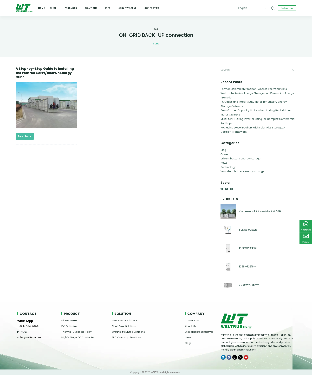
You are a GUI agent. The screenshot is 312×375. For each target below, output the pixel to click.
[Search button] (293, 70)
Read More (26, 135)
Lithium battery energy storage (240, 158)
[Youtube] (246, 357)
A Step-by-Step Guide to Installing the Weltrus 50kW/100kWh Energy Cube (45, 72)
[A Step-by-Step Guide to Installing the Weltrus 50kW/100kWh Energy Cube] (46, 105)
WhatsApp (25, 321)
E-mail (22, 332)
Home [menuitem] (41, 8)
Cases (224, 154)
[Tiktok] (234, 357)
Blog (223, 150)
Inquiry (305, 242)
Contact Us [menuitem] (151, 8)
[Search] (272, 8)
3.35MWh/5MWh (249, 285)
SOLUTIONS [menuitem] (91, 8)
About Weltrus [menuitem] (127, 8)
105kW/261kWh (248, 266)
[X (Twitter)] (226, 189)
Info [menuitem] (107, 8)
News (224, 163)
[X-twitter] (240, 357)
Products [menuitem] (71, 8)
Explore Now (287, 8)
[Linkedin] (223, 357)
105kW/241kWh (248, 248)
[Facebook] (222, 189)
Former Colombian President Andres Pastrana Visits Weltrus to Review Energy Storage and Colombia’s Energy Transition (257, 93)
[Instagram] (231, 189)
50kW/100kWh (248, 229)
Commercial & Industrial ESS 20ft (260, 211)
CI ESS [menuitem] (53, 8)
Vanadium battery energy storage (242, 171)
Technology (228, 167)
